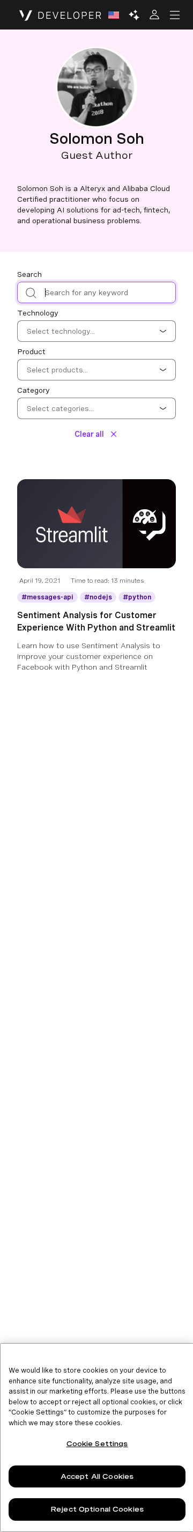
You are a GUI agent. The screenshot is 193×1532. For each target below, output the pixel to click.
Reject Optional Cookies (97, 1509)
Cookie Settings (97, 1444)
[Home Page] (60, 15)
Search (29, 274)
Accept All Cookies (97, 1476)
